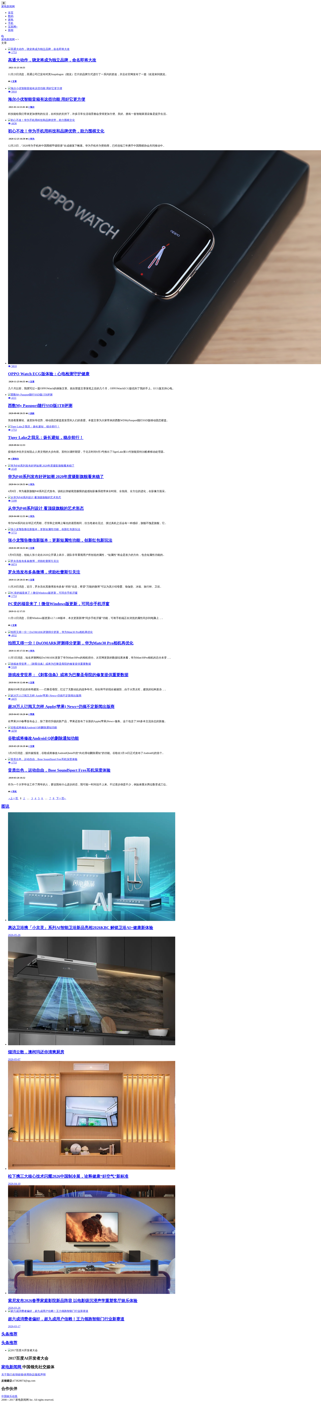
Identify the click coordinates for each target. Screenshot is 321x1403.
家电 (10, 19)
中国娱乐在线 (9, 1396)
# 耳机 (14, 791)
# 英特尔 (15, 459)
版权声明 (40, 1374)
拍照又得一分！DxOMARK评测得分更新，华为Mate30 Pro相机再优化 (70, 643)
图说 (5, 806)
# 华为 (31, 139)
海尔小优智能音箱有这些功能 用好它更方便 (46, 99)
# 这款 (31, 413)
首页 (10, 12)
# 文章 (14, 81)
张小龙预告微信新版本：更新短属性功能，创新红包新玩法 (60, 540)
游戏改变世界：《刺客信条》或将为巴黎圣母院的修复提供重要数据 (68, 675)
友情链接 (18, 1374)
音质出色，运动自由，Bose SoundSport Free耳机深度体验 (59, 770)
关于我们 (6, 1374)
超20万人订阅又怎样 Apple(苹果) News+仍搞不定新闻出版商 (61, 706)
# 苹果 (31, 714)
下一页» (61, 798)
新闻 (10, 30)
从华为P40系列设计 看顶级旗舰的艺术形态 (46, 508)
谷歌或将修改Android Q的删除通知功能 (43, 738)
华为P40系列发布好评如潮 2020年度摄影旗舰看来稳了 (56, 476)
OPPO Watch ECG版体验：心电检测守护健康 (48, 374)
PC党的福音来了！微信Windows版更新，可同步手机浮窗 (59, 604)
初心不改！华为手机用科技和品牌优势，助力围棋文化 (56, 131)
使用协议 (29, 1374)
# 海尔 (31, 107)
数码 (10, 16)
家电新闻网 (8, 6)
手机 (10, 23)
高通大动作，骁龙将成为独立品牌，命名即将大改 (52, 60)
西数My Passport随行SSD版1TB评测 (40, 405)
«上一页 (13, 798)
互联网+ (13, 26)
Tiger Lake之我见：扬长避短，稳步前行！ (45, 437)
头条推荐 (9, 1334)
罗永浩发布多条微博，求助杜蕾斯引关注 (44, 572)
